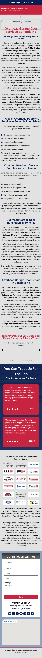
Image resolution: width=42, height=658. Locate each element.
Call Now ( (21, 2)
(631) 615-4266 (24, 609)
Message (7, 583)
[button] (37, 10)
